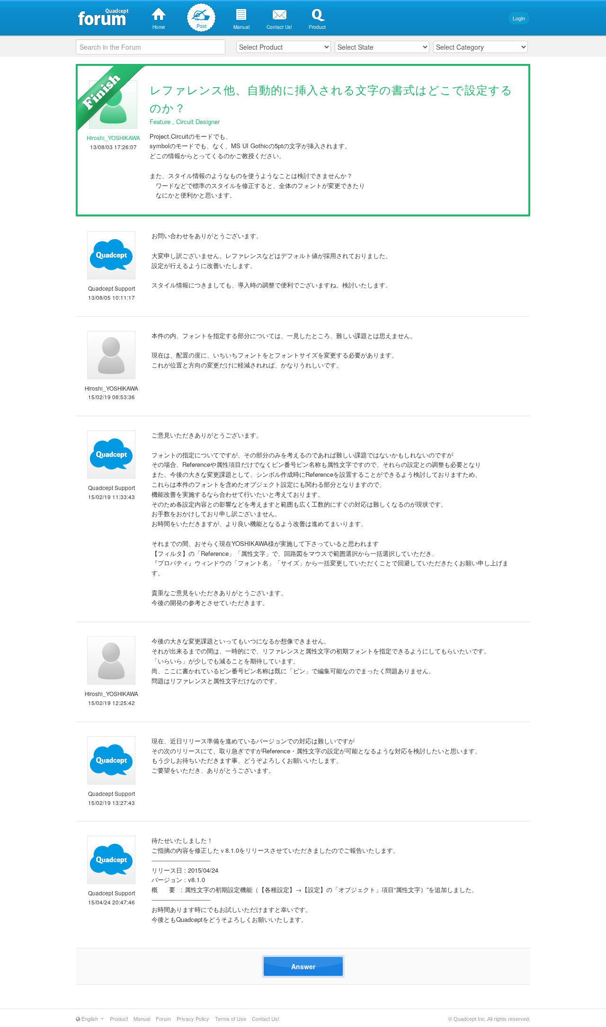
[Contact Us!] (279, 11)
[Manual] (241, 11)
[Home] (158, 11)
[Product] (317, 11)
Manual (142, 1018)
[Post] (201, 16)
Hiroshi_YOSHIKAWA (113, 138)
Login (519, 18)
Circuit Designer (198, 121)
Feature (160, 121)
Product (119, 1018)
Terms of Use (230, 1018)
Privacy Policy (193, 1018)
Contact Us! (265, 1018)
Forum (163, 1018)
